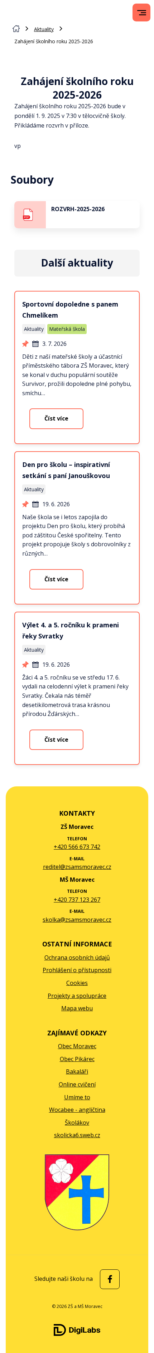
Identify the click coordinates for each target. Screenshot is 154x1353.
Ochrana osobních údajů (77, 957)
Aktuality (44, 29)
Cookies (77, 983)
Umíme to (77, 1097)
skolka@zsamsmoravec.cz (77, 920)
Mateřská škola (67, 328)
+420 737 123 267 (77, 900)
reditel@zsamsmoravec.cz (77, 867)
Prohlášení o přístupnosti (77, 970)
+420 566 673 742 (77, 847)
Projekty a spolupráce (77, 996)
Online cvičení (77, 1084)
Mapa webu (77, 1008)
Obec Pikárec (77, 1059)
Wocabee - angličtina (77, 1110)
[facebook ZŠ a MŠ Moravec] (108, 1279)
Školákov (77, 1122)
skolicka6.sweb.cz (77, 1135)
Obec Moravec (77, 1046)
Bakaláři (77, 1071)
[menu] (141, 13)
